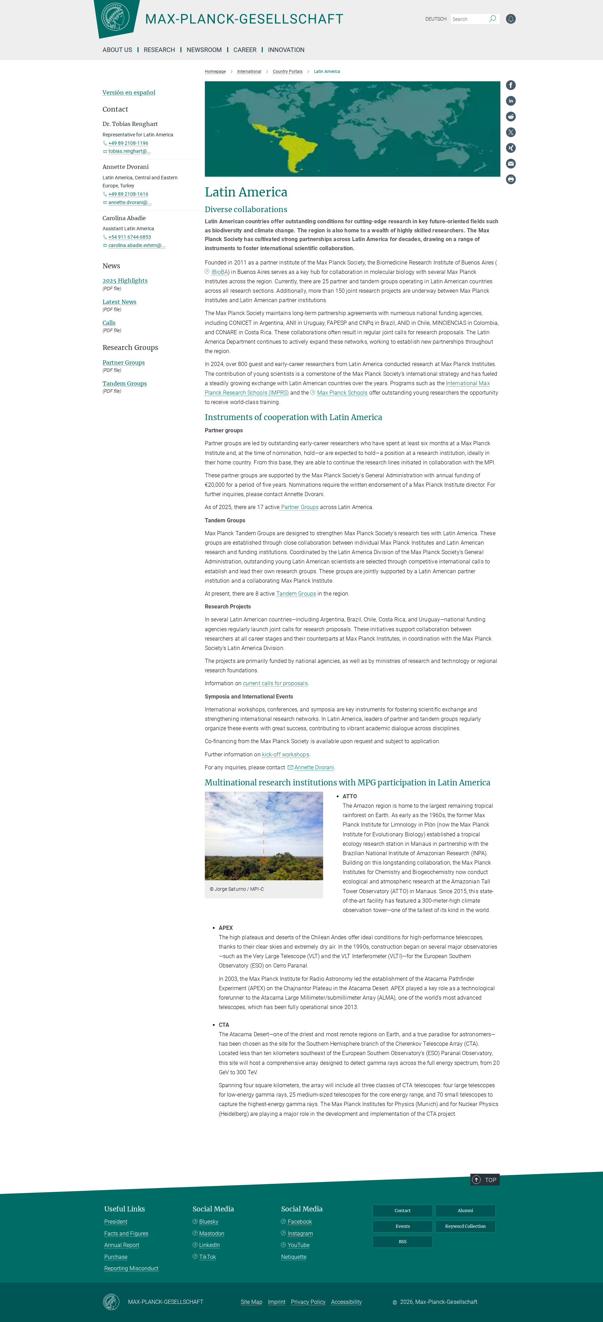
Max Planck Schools (342, 392)
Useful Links (124, 1209)
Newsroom (204, 49)
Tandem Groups (296, 593)
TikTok (207, 1257)
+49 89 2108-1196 (128, 143)
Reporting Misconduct (131, 1268)
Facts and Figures (126, 1233)
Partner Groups (299, 507)
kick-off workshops (285, 754)
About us (117, 49)
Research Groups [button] (130, 348)
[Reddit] (511, 116)
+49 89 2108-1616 (128, 194)
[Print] (511, 179)
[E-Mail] (511, 163)
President (115, 1221)
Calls (109, 322)
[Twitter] (511, 132)
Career (244, 49)
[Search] (492, 19)
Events (403, 1226)
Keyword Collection (465, 1226)
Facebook (300, 1221)
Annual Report (121, 1245)
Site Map (251, 1302)
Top (490, 1180)
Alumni (465, 1210)
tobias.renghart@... (130, 151)
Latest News (119, 301)
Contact (403, 1210)
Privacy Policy (308, 1302)
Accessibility (346, 1302)
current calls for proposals (275, 683)
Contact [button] (115, 109)
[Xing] (511, 148)
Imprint (276, 1302)
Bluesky (208, 1221)
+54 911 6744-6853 (130, 237)
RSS (403, 1241)
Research (159, 49)
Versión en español (129, 92)
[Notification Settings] (511, 19)
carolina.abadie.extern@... (137, 245)
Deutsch (436, 19)
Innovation (286, 49)
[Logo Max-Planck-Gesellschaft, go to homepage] (218, 24)
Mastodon (211, 1233)
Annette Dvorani (314, 767)
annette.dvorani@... (130, 202)
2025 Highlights (125, 280)
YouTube (299, 1245)
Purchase (115, 1257)
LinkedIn (209, 1245)
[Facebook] (511, 85)
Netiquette (293, 1257)
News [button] (111, 266)
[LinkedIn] (511, 101)
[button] (317, 875)
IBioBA (219, 272)
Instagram (300, 1233)
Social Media (213, 1209)
